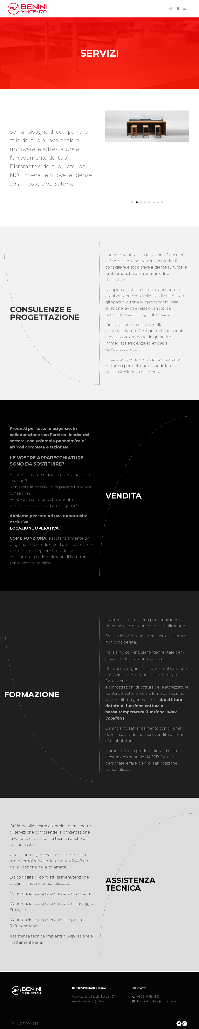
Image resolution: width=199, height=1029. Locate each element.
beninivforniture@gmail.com (156, 1001)
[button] (132, 202)
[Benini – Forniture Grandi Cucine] (27, 8)
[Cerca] (170, 8)
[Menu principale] (184, 8)
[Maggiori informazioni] (177, 8)
